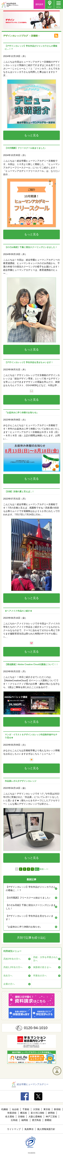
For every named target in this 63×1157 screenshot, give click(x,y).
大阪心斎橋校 (35, 1116)
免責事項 (28, 1129)
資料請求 (39, 4)
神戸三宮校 (51, 1116)
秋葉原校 (11, 1113)
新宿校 (57, 1109)
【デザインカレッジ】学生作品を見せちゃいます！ (29, 918)
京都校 (21, 1116)
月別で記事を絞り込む (31, 937)
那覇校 (48, 1120)
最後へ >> (44, 869)
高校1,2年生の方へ (12, 967)
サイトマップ (14, 1129)
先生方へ (7, 975)
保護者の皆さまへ (42, 967)
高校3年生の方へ (12, 959)
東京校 (46, 1109)
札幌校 (4, 1109)
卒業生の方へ (40, 975)
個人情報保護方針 (46, 1129)
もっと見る (31, 135)
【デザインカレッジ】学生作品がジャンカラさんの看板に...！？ (31, 889)
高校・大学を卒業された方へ (45, 959)
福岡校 (24, 1120)
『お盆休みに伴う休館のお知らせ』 (24, 926)
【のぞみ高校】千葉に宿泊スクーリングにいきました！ (31, 907)
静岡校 (51, 1113)
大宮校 (36, 1109)
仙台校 (15, 1109)
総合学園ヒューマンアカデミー (32, 1084)
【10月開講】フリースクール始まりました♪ (28, 897)
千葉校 (25, 1109)
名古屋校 (9, 1116)
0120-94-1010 (35, 1028)
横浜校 (23, 1113)
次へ (37, 869)
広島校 (14, 1120)
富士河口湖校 (37, 1113)
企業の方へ (9, 984)
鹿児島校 (36, 1120)
